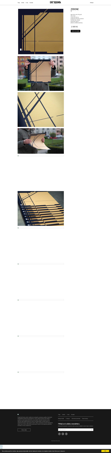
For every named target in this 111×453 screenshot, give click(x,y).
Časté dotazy (85, 418)
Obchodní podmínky (76, 418)
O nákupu (68, 418)
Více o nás (24, 430)
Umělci (22, 2)
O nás (27, 2)
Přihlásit (91, 2)
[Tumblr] (66, 433)
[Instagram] (63, 433)
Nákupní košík (61, 418)
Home (1, 445)
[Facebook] (59, 433)
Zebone (75, 9)
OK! (105, 451)
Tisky (19, 2)
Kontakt (31, 2)
